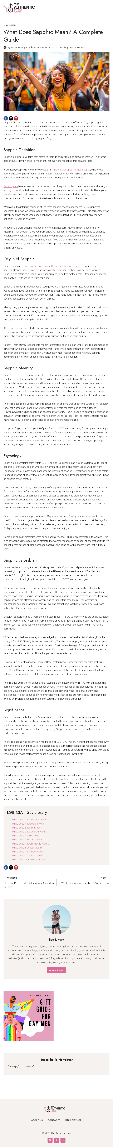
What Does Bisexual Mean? (27, 847)
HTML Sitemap (73, 1120)
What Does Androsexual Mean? (29, 823)
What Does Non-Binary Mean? (28, 859)
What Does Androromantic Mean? (30, 843)
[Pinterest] (16, 118)
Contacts (54, 1120)
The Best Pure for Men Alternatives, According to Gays (29, 882)
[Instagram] (62, 1140)
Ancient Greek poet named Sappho (71, 169)
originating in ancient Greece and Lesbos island (54, 266)
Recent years (11, 186)
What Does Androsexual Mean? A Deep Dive (85, 881)
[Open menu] (106, 8)
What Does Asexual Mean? (26, 835)
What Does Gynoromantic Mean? (30, 819)
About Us (37, 1120)
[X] (11, 118)
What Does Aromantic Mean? (28, 839)
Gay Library (10, 25)
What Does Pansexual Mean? (28, 851)
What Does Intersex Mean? (27, 855)
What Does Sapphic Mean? (27, 827)
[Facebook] (6, 118)
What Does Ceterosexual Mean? (29, 831)
